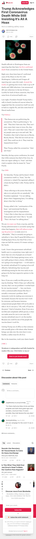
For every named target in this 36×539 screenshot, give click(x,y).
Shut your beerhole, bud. (10, 456)
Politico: (7, 115)
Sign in (32, 3)
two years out (11, 224)
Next (29, 370)
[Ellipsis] (33, 401)
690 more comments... (8, 433)
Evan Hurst (13, 458)
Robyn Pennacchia (11, 30)
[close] (30, 482)
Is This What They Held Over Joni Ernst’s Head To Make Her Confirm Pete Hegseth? (13, 467)
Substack (8, 535)
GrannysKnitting (11, 420)
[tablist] (10, 384)
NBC (4, 344)
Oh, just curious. (7, 472)
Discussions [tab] (16, 443)
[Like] (3, 37)
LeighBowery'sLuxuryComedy (16, 403)
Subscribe (25, 3)
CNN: (6, 170)
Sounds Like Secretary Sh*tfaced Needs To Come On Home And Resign (12, 450)
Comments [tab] (6, 384)
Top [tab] (4, 443)
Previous (7, 370)
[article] (18, 454)
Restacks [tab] (14, 384)
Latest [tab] (9, 443)
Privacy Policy (24, 525)
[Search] (32, 443)
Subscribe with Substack (19, 517)
